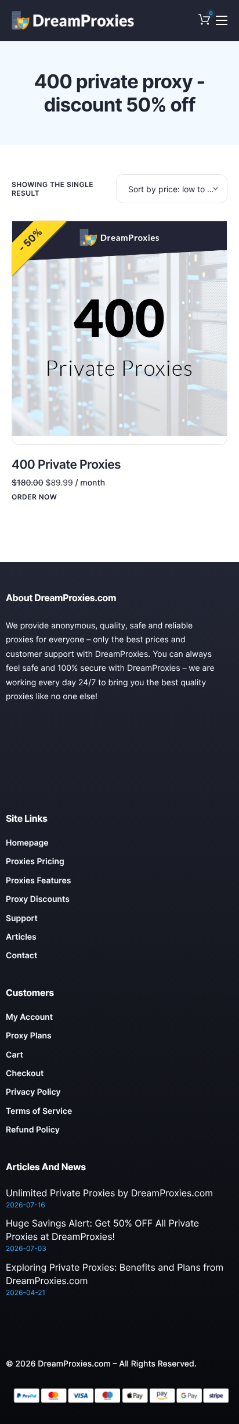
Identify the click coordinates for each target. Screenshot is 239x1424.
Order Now (34, 497)
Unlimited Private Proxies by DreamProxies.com (109, 1193)
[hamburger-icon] (221, 20)
